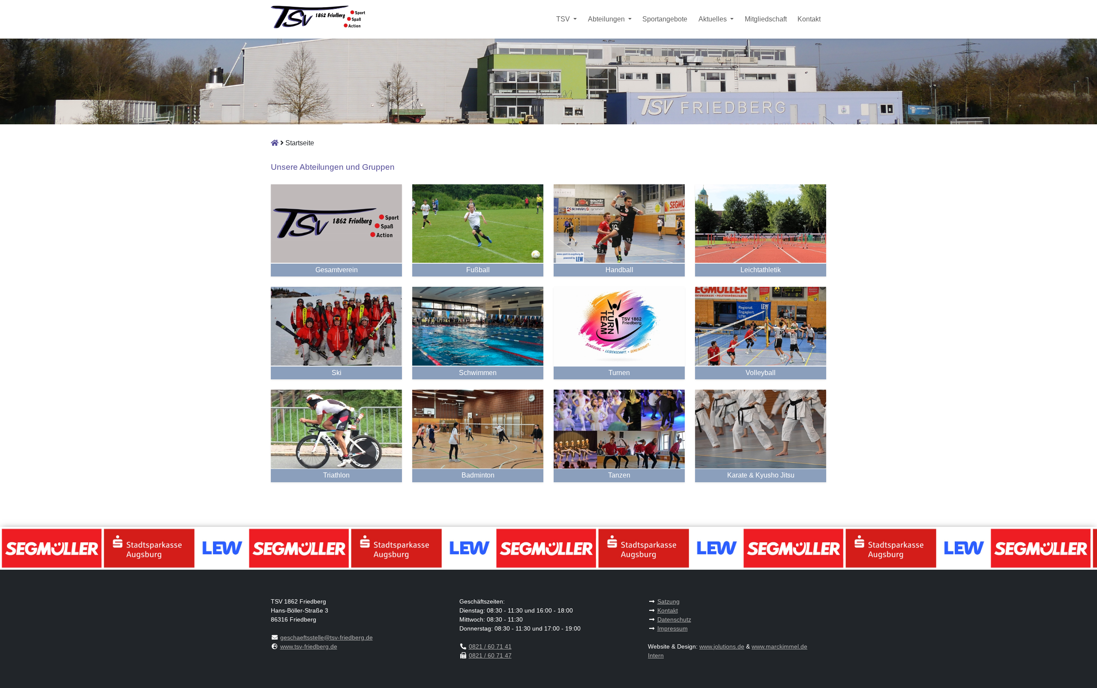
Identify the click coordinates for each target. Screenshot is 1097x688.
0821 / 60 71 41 (490, 646)
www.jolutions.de (721, 646)
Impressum (672, 628)
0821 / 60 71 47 (490, 655)
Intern (656, 655)
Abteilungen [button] (607, 19)
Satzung (668, 601)
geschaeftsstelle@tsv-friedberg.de (326, 637)
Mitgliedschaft (766, 19)
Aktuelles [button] (713, 19)
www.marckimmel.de (779, 646)
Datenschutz (674, 619)
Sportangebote (664, 19)
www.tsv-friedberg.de (308, 646)
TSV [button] (564, 19)
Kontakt (809, 19)
